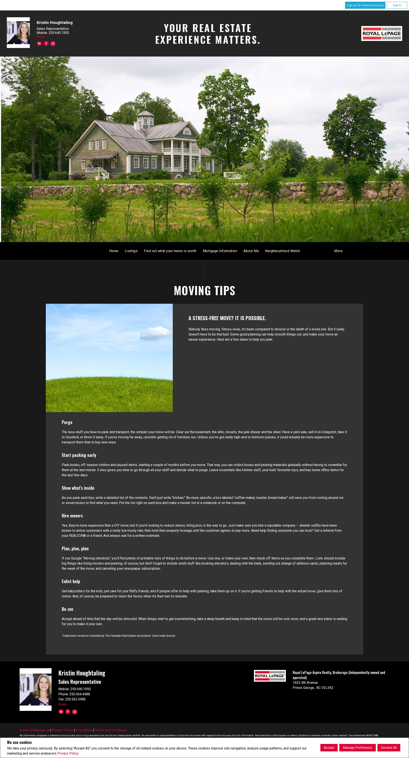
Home (113, 251)
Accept (329, 748)
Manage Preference (357, 748)
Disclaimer (84, 730)
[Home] (381, 33)
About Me (251, 251)
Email (41, 37)
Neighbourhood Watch (282, 251)
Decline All (389, 748)
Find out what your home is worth (170, 251)
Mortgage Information (220, 251)
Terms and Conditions (111, 730)
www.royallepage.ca (34, 730)
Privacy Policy (68, 753)
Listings (131, 251)
